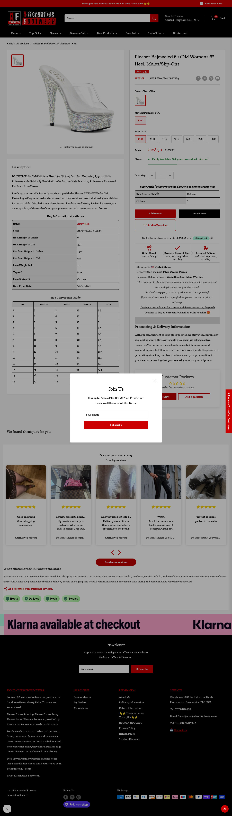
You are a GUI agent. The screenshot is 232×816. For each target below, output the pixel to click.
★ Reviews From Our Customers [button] (228, 411)
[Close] (155, 380)
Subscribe (116, 424)
